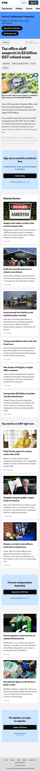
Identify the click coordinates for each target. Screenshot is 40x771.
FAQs (18, 760)
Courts (29, 8)
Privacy (12, 760)
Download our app (10, 33)
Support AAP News (20, 727)
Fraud (33, 63)
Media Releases (20, 762)
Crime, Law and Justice (20, 63)
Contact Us (32, 760)
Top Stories (7, 8)
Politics (19, 8)
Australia (6, 63)
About (25, 760)
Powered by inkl (20, 765)
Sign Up (33, 3)
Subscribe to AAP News (12, 28)
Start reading (20, 176)
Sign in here (26, 182)
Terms (6, 760)
